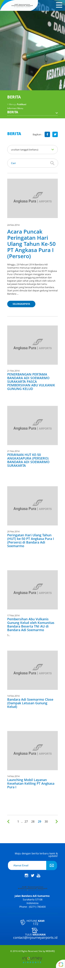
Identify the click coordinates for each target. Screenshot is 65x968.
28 (32, 821)
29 (39, 821)
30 (46, 821)
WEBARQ (50, 951)
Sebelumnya (9, 821)
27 (26, 821)
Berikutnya (56, 821)
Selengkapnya (21, 303)
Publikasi (16, 104)
